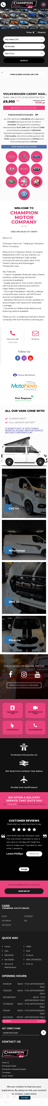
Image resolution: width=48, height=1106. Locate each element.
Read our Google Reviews (24, 685)
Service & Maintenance (10, 965)
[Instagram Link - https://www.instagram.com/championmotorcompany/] (24, 358)
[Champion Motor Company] (24, 5)
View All (34, 854)
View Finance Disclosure (24, 147)
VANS (28, 946)
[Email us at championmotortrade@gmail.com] (35, 335)
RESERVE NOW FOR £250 (25, 108)
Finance (29, 955)
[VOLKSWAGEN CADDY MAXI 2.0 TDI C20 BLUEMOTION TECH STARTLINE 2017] (24, 79)
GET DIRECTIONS (11, 1028)
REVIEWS (9, 955)
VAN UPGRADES (33, 959)
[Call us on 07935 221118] (12, 335)
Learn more (30, 1094)
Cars (6, 951)
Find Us (29, 964)
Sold (28, 951)
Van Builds (9, 959)
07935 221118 (12, 342)
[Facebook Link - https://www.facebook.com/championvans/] (17, 358)
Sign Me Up (24, 891)
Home (7, 946)
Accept (24, 1097)
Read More (29, 848)
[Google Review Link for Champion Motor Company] (24, 869)
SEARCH (24, 60)
